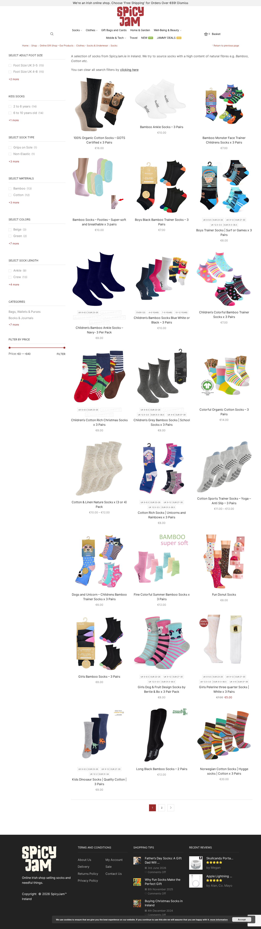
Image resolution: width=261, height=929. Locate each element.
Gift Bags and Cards (113, 30)
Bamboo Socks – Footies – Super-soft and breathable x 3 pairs (99, 222)
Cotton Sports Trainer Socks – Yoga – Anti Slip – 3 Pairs (224, 501)
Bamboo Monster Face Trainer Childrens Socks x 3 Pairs (224, 140)
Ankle (17, 270)
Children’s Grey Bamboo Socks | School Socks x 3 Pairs (162, 422)
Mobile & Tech (115, 37)
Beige (17, 229)
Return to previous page (226, 45)
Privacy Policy (88, 880)
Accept (242, 919)
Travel (133, 37)
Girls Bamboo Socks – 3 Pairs (99, 676)
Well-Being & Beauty (166, 30)
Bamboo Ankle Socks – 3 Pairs (161, 127)
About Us (84, 860)
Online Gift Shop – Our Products (56, 45)
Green (17, 236)
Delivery (83, 867)
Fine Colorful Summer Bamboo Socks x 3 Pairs (162, 597)
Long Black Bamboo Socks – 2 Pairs (161, 769)
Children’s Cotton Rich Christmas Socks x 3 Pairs (99, 422)
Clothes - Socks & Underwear (92, 45)
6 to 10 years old (25, 113)
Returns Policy (88, 874)
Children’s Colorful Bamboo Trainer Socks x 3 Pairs (224, 314)
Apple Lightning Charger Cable (220, 876)
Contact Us (113, 874)
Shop (34, 45)
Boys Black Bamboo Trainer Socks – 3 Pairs (162, 222)
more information (219, 919)
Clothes (90, 30)
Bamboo (19, 188)
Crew (17, 277)
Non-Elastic (21, 154)
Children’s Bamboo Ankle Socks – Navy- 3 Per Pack (99, 330)
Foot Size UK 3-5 (25, 65)
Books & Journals (21, 318)
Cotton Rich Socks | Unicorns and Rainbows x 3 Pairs (162, 515)
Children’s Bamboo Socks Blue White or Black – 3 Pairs (162, 320)
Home (25, 45)
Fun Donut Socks (224, 594)
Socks (76, 30)
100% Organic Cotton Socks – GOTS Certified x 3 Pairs (99, 140)
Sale (108, 867)
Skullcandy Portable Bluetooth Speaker (220, 858)
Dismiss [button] (182, 3)
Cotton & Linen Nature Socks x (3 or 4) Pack (99, 504)
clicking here (129, 70)
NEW (146, 37)
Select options (101, 126)
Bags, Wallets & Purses (25, 312)
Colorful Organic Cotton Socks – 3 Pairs (224, 412)
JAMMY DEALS (169, 37)
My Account (114, 860)
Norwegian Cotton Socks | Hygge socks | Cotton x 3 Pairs (224, 771)
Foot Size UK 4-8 (25, 71)
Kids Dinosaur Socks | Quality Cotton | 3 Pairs (99, 782)
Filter (61, 354)
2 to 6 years (21, 106)
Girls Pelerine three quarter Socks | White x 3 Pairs (224, 689)
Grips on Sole (22, 147)
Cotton (18, 195)
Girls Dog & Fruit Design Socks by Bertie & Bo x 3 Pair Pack (162, 689)
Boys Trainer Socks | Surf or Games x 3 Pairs (224, 232)
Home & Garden (140, 30)
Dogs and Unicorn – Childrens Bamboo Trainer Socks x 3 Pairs (99, 597)
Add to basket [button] (226, 583)
